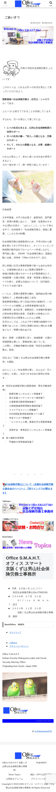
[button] (50, 515)
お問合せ (13, 643)
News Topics (14, 774)
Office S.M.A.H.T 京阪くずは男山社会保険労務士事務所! (14, 766)
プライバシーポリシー (19, 646)
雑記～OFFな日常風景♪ (41, 774)
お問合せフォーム (14, 779)
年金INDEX (41, 762)
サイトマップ (15, 632)
